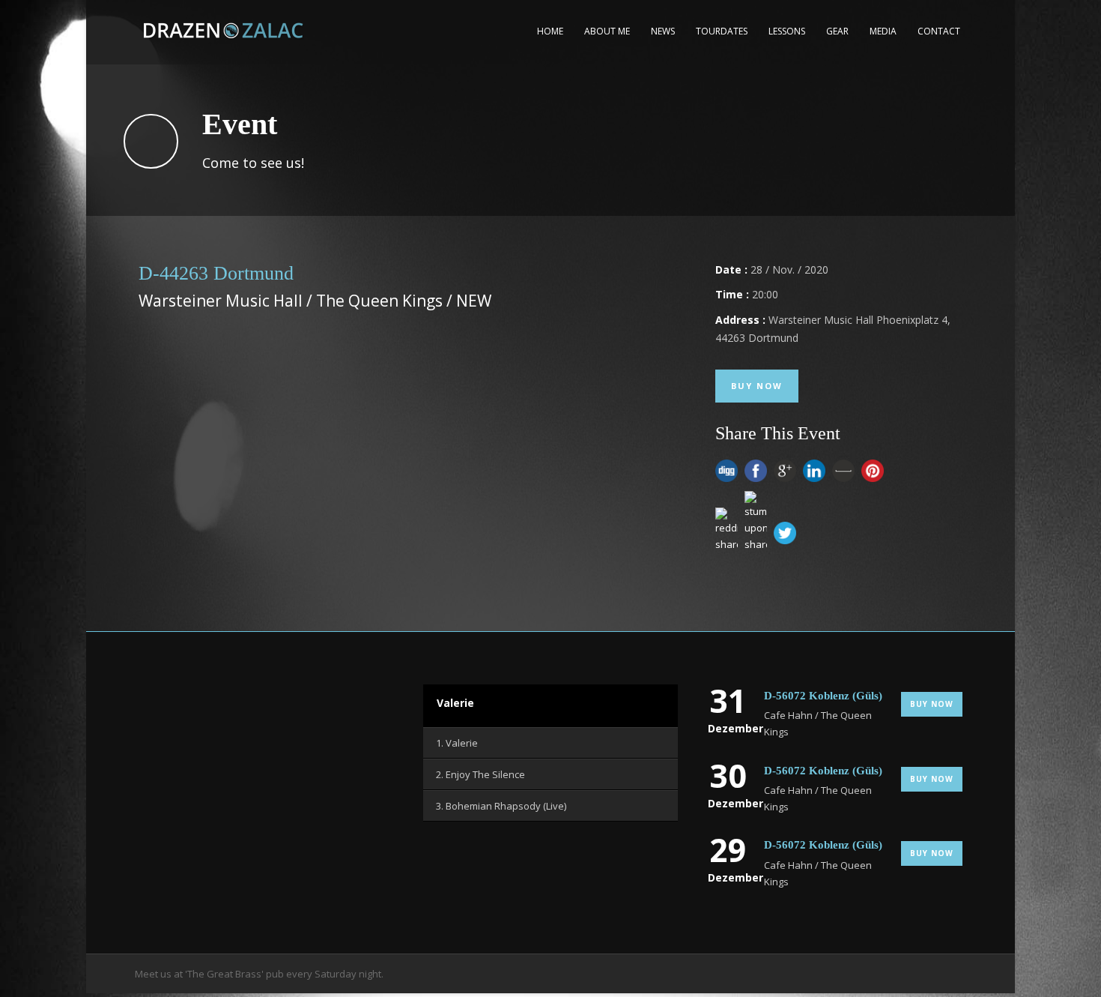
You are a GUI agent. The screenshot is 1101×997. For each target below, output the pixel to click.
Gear (837, 31)
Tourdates (721, 31)
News (663, 31)
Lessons (786, 31)
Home (550, 31)
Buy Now (757, 385)
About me (607, 31)
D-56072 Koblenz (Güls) (823, 696)
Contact (939, 31)
